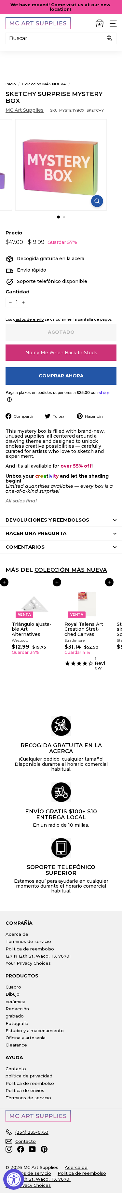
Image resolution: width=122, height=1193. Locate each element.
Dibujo (13, 994)
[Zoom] (97, 201)
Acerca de (17, 934)
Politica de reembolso (30, 948)
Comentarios (25, 547)
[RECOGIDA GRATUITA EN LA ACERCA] (61, 726)
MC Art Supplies (25, 110)
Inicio (11, 83)
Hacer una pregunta (36, 533)
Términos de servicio (28, 941)
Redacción (17, 1008)
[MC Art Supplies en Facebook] (20, 1149)
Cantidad (18, 292)
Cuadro (13, 986)
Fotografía (17, 1023)
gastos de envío (28, 319)
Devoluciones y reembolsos (47, 520)
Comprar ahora (61, 376)
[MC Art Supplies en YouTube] (32, 1149)
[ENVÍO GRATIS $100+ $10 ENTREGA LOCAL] (61, 792)
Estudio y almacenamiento (35, 1030)
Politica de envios (25, 1090)
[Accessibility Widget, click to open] (13, 1179)
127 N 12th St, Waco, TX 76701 (38, 956)
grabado (15, 1015)
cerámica (15, 1001)
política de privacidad (29, 1075)
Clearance (16, 1044)
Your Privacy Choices (28, 963)
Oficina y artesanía (26, 1037)
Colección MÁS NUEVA (44, 83)
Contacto (16, 1068)
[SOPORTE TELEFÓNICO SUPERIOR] (61, 848)
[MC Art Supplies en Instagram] (9, 1149)
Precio (14, 233)
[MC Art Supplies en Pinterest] (44, 1149)
